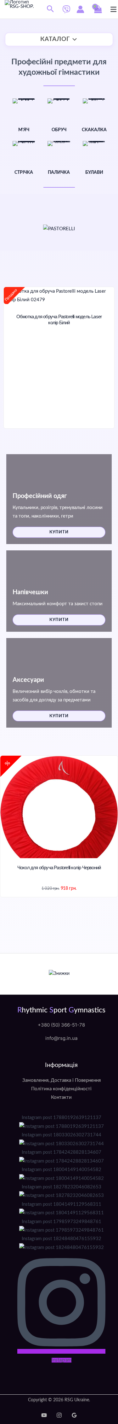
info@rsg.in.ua (61, 1038)
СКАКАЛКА (94, 130)
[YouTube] (44, 1415)
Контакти (61, 1097)
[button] (50, 9)
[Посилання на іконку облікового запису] (80, 9)
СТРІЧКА (23, 172)
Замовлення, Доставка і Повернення (61, 1080)
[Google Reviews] (74, 1415)
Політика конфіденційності (61, 1089)
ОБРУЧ (59, 130)
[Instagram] (59, 1415)
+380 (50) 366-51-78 (61, 1025)
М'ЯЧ (23, 130)
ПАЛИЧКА (59, 172)
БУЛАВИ (94, 172)
